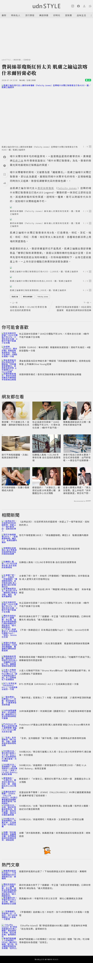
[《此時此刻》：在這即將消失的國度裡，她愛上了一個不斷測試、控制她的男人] (10, 525)
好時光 (56, 15)
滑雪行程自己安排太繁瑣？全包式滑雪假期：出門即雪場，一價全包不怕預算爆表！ (77, 457)
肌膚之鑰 (15, 297)
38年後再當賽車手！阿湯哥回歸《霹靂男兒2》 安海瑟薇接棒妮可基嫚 (55, 711)
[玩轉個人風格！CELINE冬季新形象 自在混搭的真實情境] (10, 566)
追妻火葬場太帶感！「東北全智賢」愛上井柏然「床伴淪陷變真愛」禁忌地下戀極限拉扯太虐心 (77, 490)
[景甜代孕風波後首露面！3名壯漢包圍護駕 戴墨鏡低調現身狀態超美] (10, 647)
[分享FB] (5, 157)
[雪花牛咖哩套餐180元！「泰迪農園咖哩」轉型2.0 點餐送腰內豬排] (10, 539)
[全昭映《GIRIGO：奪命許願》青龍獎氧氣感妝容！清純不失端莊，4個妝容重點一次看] (10, 351)
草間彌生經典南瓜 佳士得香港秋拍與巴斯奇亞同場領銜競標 (49, 548)
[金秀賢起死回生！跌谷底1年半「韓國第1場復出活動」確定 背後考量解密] (10, 593)
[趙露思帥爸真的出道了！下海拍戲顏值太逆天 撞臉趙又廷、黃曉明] (10, 875)
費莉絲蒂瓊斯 (28, 297)
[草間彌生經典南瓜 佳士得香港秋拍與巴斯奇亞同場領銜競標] (10, 552)
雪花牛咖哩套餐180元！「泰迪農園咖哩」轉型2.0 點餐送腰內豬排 (54, 535)
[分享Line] (5, 166)
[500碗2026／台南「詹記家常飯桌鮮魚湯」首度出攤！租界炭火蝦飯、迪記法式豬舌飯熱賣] (10, 809)
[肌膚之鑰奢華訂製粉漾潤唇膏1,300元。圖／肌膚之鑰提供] (50, 286)
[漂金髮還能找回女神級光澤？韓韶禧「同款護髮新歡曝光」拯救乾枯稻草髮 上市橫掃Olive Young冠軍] (10, 364)
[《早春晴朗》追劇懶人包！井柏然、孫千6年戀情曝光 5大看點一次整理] (10, 915)
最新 (4, 15)
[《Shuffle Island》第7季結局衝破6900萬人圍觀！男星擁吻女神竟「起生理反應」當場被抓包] (10, 929)
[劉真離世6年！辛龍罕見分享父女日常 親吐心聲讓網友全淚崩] (10, 902)
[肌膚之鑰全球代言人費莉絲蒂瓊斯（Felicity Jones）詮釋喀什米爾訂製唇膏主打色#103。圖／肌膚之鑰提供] (46, 114)
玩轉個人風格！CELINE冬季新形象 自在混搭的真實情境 (46, 457)
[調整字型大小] (5, 183)
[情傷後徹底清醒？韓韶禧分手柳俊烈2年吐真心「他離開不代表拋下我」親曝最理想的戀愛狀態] (10, 660)
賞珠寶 (68, 15)
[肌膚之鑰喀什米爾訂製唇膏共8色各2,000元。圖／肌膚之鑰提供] (50, 277)
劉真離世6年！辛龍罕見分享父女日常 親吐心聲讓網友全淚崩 (51, 898)
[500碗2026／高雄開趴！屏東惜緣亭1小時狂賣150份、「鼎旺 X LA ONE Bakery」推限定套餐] (10, 769)
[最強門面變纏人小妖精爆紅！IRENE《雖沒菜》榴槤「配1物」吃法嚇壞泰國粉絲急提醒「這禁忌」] (10, 942)
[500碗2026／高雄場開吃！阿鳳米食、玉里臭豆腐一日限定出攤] (10, 823)
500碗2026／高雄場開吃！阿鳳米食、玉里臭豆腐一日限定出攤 (51, 819)
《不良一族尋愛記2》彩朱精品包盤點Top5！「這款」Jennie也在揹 (54, 629)
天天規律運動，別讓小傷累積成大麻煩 (15, 489)
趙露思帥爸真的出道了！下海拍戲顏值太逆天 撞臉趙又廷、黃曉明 (52, 871)
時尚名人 (15, 15)
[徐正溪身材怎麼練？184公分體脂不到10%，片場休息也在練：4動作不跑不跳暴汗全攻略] (10, 337)
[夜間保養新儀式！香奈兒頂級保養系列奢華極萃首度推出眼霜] (10, 378)
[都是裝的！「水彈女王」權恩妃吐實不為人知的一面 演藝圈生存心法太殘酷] (10, 782)
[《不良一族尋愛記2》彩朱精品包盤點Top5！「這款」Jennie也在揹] (10, 633)
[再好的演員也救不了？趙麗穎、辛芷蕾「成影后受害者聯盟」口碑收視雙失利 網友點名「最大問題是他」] (10, 620)
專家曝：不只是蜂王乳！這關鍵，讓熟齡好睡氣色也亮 (15, 423)
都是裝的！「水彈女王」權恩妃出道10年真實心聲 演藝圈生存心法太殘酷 (46, 490)
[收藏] (5, 174)
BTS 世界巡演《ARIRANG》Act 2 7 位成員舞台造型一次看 (49, 683)
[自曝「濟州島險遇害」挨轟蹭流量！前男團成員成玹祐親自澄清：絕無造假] (10, 836)
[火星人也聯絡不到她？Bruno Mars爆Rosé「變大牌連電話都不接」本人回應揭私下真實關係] (10, 674)
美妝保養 (43, 15)
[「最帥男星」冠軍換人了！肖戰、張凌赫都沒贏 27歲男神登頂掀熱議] (10, 701)
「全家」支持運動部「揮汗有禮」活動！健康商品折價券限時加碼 (52, 738)
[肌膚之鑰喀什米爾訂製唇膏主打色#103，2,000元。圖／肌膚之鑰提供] (50, 268)
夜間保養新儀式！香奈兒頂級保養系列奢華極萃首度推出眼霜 (50, 374)
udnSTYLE (6, 60)
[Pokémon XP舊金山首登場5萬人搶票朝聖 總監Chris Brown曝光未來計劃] (10, 728)
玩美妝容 (27, 60)
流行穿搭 (29, 15)
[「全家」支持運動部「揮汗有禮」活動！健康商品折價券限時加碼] (10, 741)
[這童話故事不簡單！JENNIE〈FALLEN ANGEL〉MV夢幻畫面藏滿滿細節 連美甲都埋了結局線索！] (10, 796)
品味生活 (81, 15)
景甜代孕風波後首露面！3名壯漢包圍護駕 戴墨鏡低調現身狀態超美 (54, 643)
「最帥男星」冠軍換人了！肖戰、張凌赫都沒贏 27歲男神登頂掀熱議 (55, 697)
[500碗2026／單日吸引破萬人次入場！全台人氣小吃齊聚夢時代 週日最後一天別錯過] (10, 755)
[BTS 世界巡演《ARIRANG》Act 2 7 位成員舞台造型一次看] (10, 687)
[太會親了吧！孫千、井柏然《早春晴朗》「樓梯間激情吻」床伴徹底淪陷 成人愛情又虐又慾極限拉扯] (10, 579)
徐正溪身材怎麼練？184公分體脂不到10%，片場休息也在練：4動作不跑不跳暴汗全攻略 (46, 425)
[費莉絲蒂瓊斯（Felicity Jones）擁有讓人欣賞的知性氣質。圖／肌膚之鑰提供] (50, 207)
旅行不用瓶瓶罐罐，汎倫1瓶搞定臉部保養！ (15, 456)
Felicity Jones (43, 297)
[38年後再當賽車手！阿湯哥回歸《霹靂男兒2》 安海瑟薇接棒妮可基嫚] (10, 714)
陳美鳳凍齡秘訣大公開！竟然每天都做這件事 (77, 423)
